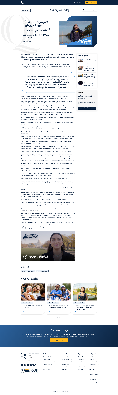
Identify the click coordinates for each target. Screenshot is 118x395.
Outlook (80, 364)
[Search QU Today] (83, 10)
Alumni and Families (79, 302)
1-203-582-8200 (31, 360)
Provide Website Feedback (68, 372)
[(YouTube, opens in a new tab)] (34, 365)
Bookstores (46, 372)
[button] (63, 318)
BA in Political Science (42, 271)
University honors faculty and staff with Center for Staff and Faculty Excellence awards (88, 68)
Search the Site (47, 356)
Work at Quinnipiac (48, 369)
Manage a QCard (47, 364)
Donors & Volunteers (94, 364)
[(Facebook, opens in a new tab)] (22, 365)
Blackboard (81, 359)
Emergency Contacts (67, 364)
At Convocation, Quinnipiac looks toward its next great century (89, 61)
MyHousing (81, 369)
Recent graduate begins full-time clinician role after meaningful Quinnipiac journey (84, 307)
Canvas (80, 356)
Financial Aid (65, 369)
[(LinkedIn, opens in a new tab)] (28, 365)
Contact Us (65, 356)
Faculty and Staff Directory (68, 359)
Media (90, 372)
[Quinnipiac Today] (59, 10)
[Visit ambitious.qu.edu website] (29, 371)
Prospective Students (94, 377)
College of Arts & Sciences (28, 271)
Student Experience (27, 302)
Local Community (93, 369)
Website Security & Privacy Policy (60, 391)
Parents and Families (94, 374)
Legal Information (80, 389)
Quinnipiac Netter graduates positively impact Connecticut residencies (88, 83)
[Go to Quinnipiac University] (22, 2)
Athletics (91, 359)
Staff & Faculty (92, 379)
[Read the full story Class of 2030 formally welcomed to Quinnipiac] (33, 292)
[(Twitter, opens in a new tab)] (25, 365)
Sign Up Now (59, 340)
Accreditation (69, 389)
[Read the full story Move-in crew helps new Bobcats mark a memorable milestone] (59, 292)
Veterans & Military (93, 382)
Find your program (47, 359)
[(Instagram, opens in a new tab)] (31, 365)
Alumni (91, 356)
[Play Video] (25, 257)
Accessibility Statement (58, 389)
